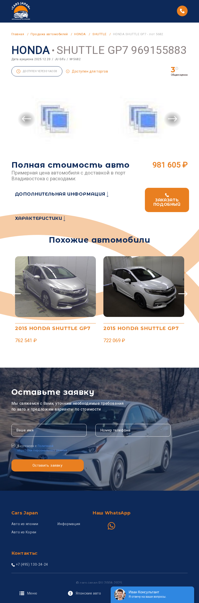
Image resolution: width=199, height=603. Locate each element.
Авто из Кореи (23, 532)
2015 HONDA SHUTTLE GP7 (53, 328)
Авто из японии (24, 524)
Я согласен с (42, 448)
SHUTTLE (99, 34)
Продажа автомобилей (49, 34)
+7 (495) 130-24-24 (32, 564)
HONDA (80, 34)
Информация (69, 524)
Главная (17, 34)
